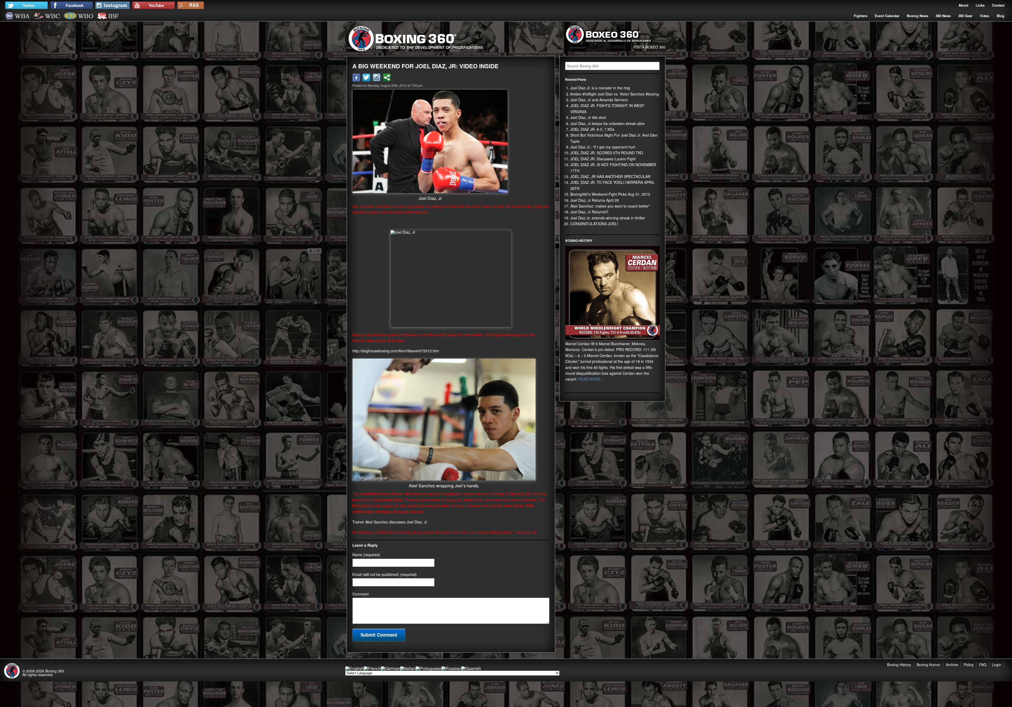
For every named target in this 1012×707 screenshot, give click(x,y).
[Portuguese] (428, 668)
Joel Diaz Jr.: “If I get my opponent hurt (602, 147)
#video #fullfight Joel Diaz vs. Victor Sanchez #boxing (614, 94)
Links (980, 5)
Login (996, 664)
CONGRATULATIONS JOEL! (594, 223)
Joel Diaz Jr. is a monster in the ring (600, 87)
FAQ (982, 664)
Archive (952, 664)
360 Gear (965, 15)
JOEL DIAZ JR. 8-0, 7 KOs (592, 129)
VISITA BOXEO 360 (649, 47)
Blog (1000, 15)
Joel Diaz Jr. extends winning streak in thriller (607, 217)
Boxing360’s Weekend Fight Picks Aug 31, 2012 (610, 194)
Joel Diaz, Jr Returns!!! (589, 211)
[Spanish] (471, 668)
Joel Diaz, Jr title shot (588, 117)
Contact (998, 5)
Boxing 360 (54, 671)
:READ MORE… (590, 379)
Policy (969, 664)
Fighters (860, 15)
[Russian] (451, 668)
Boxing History (899, 664)
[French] (372, 668)
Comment (360, 594)
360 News (943, 15)
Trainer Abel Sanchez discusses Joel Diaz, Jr (389, 522)
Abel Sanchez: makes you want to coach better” (610, 206)
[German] (390, 668)
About (963, 5)
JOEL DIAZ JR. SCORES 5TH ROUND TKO (606, 152)
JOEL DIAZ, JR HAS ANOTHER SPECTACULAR (610, 176)
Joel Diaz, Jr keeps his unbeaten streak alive (607, 123)
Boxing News (917, 15)
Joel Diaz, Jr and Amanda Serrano (599, 99)
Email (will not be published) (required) (384, 574)
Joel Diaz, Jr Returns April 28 (594, 200)
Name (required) (366, 554)
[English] (354, 668)
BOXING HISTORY (578, 240)
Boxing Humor (928, 664)
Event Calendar (887, 15)
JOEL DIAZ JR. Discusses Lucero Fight (603, 158)
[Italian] (408, 668)
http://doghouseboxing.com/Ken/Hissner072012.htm (395, 350)
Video (984, 15)
